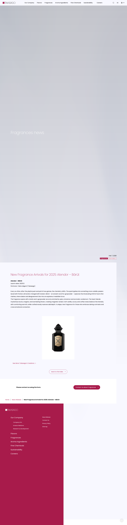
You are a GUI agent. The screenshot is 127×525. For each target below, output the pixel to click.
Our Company (17, 417)
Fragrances (16, 437)
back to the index (57, 372)
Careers (99, 3)
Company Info (17, 422)
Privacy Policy (46, 423)
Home (7, 400)
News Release (16, 400)
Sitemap (44, 427)
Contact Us (45, 420)
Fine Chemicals (17, 445)
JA (123, 2)
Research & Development (21, 429)
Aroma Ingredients (19, 441)
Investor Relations (18, 425)
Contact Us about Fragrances (86, 387)
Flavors (14, 433)
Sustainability (16, 449)
